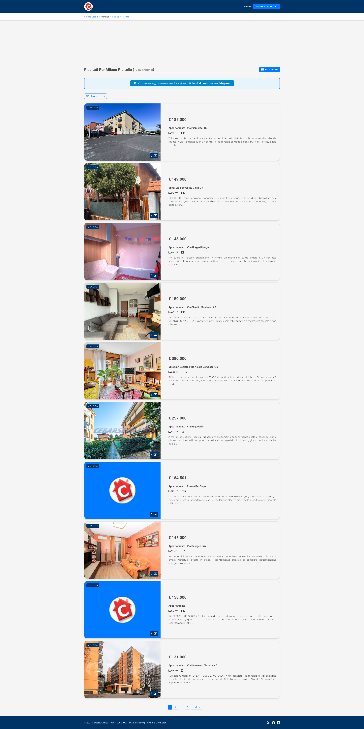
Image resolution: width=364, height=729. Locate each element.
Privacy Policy (137, 722)
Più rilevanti (95, 96)
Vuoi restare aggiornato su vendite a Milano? (183, 83)
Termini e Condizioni (156, 722)
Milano (115, 16)
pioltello (126, 16)
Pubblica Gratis (266, 6)
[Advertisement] (182, 43)
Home (247, 6)
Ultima (196, 707)
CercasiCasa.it (91, 16)
